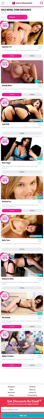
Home (11, 390)
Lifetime (11, 395)
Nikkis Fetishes (8, 356)
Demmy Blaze (7, 86)
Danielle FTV (7, 47)
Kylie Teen (6, 240)
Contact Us (32, 392)
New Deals (11, 392)
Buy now (12, 56)
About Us (32, 390)
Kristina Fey (6, 202)
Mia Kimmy (6, 318)
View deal (32, 56)
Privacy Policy (32, 395)
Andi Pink (5, 124)
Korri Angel (6, 163)
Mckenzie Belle (8, 279)
